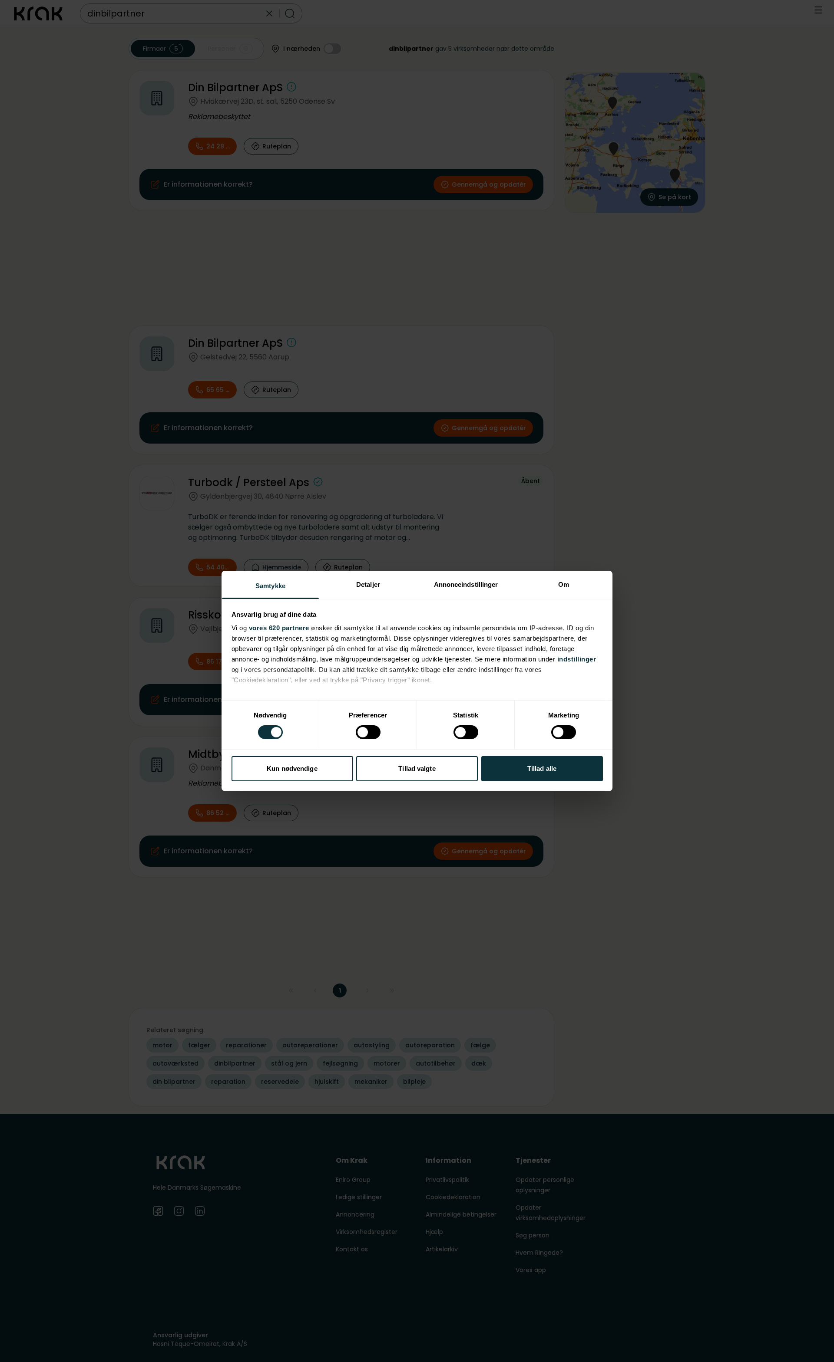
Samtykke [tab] (270, 585)
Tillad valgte (416, 768)
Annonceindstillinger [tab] (466, 584)
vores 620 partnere (279, 628)
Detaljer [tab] (368, 584)
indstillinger (576, 659)
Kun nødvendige (292, 768)
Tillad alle (541, 768)
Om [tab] (563, 584)
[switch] (368, 732)
